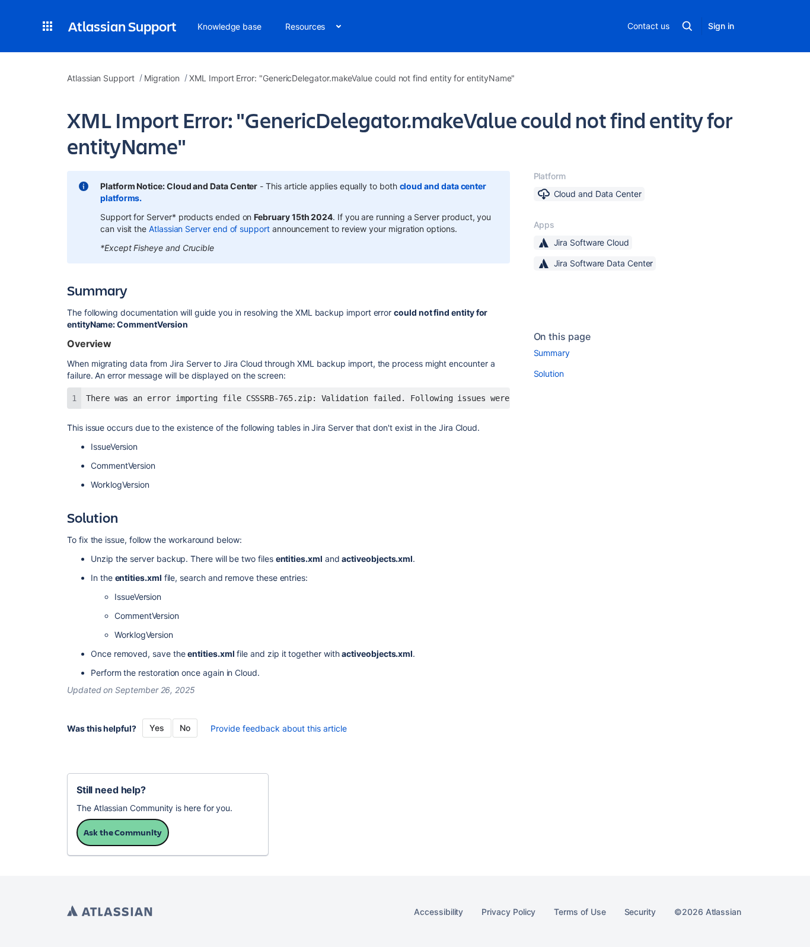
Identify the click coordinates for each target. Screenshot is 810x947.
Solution (549, 373)
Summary (552, 353)
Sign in (721, 26)
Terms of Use (579, 912)
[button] (47, 26)
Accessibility (438, 912)
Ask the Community (123, 832)
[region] (288, 398)
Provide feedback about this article (279, 728)
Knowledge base (229, 26)
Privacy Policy (508, 912)
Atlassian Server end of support (209, 229)
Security (640, 912)
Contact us (648, 26)
